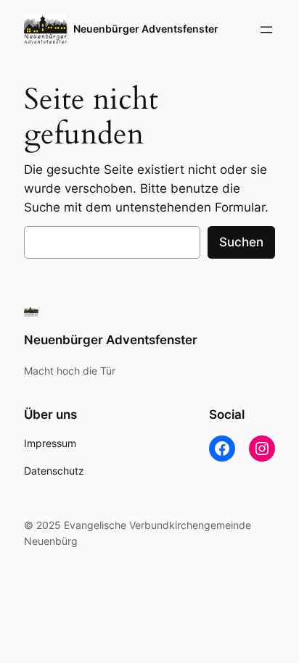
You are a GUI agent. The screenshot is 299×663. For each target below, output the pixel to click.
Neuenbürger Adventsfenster (145, 28)
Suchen (241, 242)
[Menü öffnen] (266, 29)
